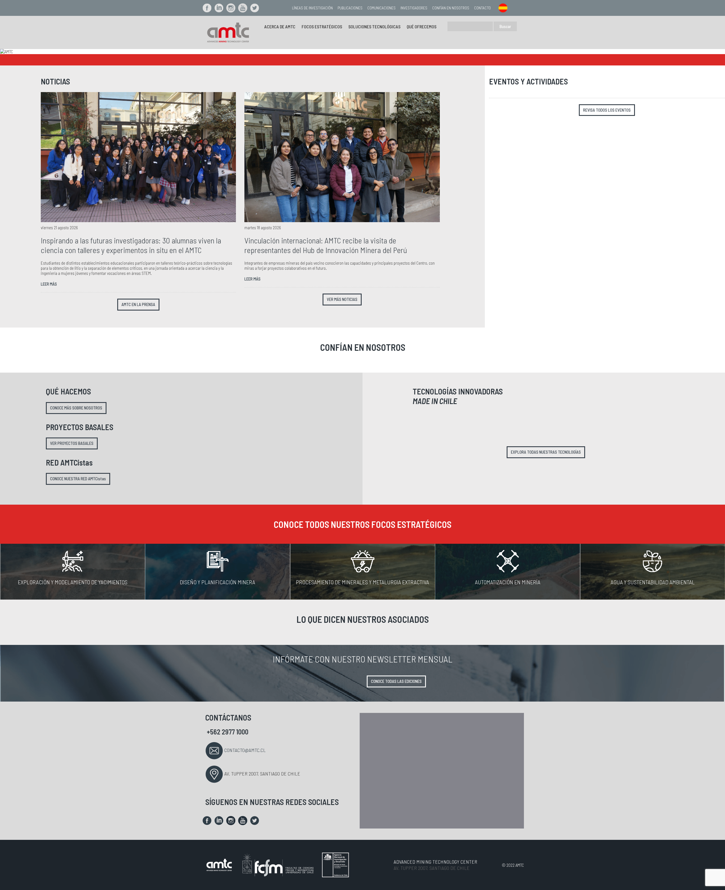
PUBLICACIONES (350, 7)
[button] (54, 51)
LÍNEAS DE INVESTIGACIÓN (312, 7)
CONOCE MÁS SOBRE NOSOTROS (76, 407)
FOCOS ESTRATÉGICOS (322, 26)
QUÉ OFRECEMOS (421, 26)
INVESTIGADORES (413, 7)
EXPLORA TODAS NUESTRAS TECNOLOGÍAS (546, 452)
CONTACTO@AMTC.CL (245, 750)
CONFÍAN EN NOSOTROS (450, 7)
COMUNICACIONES (381, 7)
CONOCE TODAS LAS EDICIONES (396, 681)
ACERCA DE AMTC (279, 26)
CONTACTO (482, 7)
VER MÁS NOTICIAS (342, 299)
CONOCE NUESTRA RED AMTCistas (78, 478)
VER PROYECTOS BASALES (71, 443)
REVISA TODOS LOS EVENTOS (607, 110)
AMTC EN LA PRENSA (138, 304)
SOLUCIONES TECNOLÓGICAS (374, 26)
